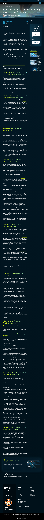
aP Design (20, 204)
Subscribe (35, 42)
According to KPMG (6, 48)
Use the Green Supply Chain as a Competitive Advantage (12, 68)
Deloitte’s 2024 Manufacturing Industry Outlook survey (16, 278)
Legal (5, 514)
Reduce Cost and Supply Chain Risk (13, 478)
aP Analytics (20, 494)
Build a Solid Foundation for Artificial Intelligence (11, 58)
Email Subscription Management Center (34, 514)
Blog (31, 494)
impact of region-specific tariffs (20, 242)
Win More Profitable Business (23, 506)
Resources (32, 493)
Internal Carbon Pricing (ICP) (18, 410)
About (31, 489)
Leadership (32, 490)
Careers (31, 496)
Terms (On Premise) (18, 514)
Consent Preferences (25, 514)
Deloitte (7, 84)
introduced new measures (17, 338)
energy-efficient (5, 363)
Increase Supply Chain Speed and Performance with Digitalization (14, 56)
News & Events (33, 491)
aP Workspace (19, 147)
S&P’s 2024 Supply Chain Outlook (10, 171)
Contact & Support (33, 495)
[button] (35, 1)
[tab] (33, 50)
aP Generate (20, 493)
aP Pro (19, 490)
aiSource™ (19, 489)
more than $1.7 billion (10, 354)
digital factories (20, 307)
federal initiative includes (8, 345)
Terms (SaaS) (12, 514)
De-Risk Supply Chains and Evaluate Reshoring (10, 60)
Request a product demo (8, 496)
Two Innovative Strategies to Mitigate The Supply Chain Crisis (16, 476)
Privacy (8, 514)
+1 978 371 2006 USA (8, 492)
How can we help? (7, 495)
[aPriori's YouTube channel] (18, 517)
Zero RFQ (19, 113)
